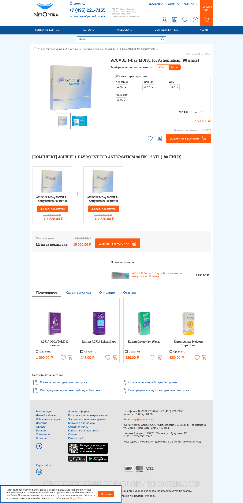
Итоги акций (75, 438)
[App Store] (77, 458)
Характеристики (78, 292)
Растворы (88, 30)
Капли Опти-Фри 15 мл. (144, 341)
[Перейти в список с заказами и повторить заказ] (195, 20)
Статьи (72, 434)
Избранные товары (48, 419)
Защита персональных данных (87, 419)
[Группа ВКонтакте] (39, 472)
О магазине (43, 434)
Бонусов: (206, 8)
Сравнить (45, 351)
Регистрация (44, 411)
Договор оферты (78, 411)
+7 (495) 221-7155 (87, 10)
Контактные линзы (47, 30)
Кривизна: (122, 94)
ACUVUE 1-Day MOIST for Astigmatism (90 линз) (52, 199)
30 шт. (162, 67)
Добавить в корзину (185, 138)
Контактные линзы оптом (83, 430)
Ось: (171, 81)
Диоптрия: (122, 81)
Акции (204, 30)
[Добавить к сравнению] (159, 138)
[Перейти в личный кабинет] (164, 20)
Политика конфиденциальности (88, 415)
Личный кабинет (46, 415)
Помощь (41, 438)
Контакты (191, 3)
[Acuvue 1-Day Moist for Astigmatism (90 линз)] (71, 87)
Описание (107, 292)
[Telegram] (39, 446)
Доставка (156, 3)
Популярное (46, 292)
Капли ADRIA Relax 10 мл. (99, 341)
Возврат (41, 430)
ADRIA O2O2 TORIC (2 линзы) (55, 343)
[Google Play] (97, 458)
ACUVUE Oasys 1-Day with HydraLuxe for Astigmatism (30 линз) (157, 275)
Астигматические (93, 48)
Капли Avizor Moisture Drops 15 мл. (188, 343)
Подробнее (77, 498)
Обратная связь (78, 426)
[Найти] (163, 39)
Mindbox (150, 495)
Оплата (173, 3)
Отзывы (129, 292)
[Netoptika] (46, 9)
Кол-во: (183, 111)
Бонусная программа (81, 422)
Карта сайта (43, 465)
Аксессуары (125, 30)
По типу (73, 48)
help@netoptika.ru (143, 419)
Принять (106, 494)
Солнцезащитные (166, 30)
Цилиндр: (148, 81)
